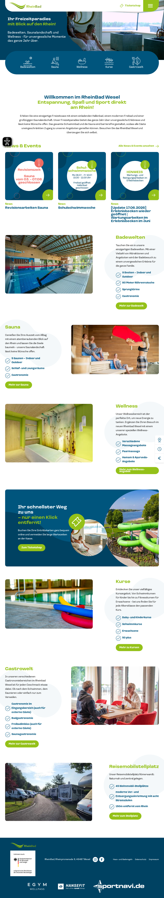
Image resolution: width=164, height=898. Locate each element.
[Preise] (159, 458)
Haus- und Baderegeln (122, 859)
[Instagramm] (95, 859)
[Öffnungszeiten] (159, 449)
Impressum (154, 859)
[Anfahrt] (159, 439)
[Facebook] (101, 859)
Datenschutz (140, 859)
